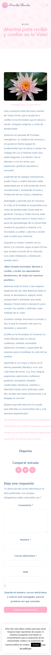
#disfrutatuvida (12, 426)
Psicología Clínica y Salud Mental (25, 104)
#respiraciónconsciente (16, 432)
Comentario (25, 505)
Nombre (25, 539)
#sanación (9, 438)
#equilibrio (37, 426)
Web (25, 571)
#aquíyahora (26, 419)
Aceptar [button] (36, 645)
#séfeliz (26, 426)
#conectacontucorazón (28, 438)
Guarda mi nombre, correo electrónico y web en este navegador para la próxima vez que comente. (25, 597)
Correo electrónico (25, 555)
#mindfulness (11, 419)
